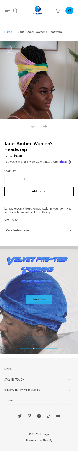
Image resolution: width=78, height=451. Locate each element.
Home (8, 32)
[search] (15, 10)
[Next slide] (45, 126)
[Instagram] (39, 416)
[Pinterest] (29, 416)
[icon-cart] (57, 10)
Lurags (44, 434)
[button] (39, 191)
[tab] (26, 349)
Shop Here (39, 299)
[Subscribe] (68, 400)
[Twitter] (20, 416)
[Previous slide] (33, 126)
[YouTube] (58, 416)
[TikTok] (48, 416)
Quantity (10, 171)
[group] (39, 80)
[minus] (9, 179)
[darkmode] (69, 10)
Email (9, 400)
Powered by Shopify (39, 440)
